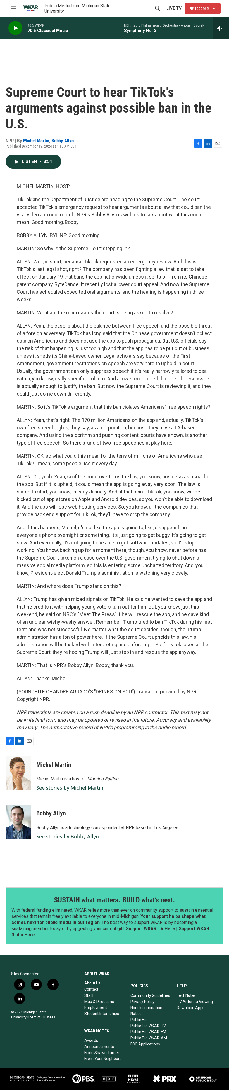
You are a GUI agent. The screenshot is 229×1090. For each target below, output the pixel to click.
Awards (91, 1040)
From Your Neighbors (102, 1058)
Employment (95, 1007)
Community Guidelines (150, 995)
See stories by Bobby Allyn (67, 836)
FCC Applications (145, 1044)
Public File (139, 1020)
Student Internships (101, 1013)
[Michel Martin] (18, 773)
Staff (89, 995)
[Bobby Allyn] (18, 822)
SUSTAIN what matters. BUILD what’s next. (114, 900)
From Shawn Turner (101, 1053)
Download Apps (190, 1007)
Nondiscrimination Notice (146, 1010)
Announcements (99, 1046)
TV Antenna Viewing (195, 1001)
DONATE (205, 8)
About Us (92, 983)
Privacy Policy (142, 1001)
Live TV (174, 8)
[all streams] (221, 28)
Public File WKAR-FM (148, 1032)
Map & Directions (99, 1001)
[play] (15, 28)
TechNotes (186, 995)
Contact (91, 989)
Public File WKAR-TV (148, 1026)
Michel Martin (36, 140)
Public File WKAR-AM (148, 1038)
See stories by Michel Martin (69, 787)
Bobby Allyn (62, 140)
